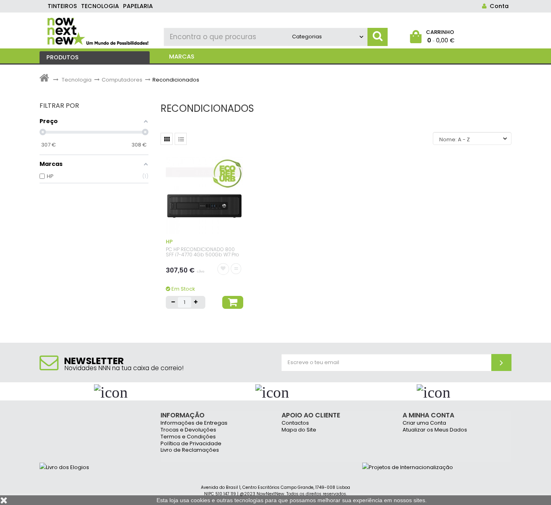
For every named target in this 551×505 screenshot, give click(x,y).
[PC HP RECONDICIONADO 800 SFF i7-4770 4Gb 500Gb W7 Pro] (204, 195)
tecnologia (100, 6)
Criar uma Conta (424, 423)
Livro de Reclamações (190, 450)
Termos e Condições (188, 437)
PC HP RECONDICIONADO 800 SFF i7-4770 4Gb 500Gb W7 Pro (202, 252)
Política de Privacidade (191, 443)
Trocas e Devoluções (188, 430)
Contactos (295, 423)
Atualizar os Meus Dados (435, 430)
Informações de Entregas (194, 423)
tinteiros (62, 6)
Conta (497, 6)
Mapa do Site (299, 430)
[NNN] (99, 30)
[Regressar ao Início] (44, 80)
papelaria (138, 6)
